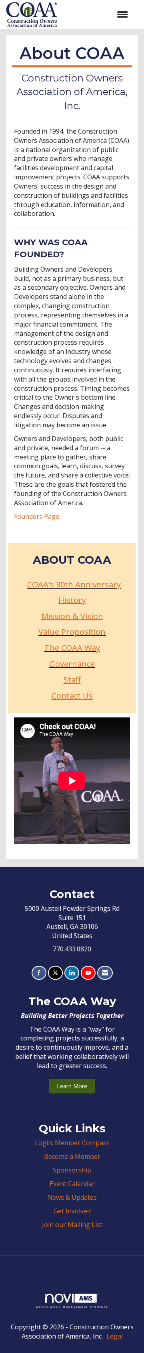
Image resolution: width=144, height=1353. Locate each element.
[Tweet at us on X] (55, 973)
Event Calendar (72, 1183)
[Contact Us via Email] (105, 973)
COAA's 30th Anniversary (74, 584)
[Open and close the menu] (96, 14)
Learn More (72, 1086)
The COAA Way (72, 647)
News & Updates (72, 1197)
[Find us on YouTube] (88, 973)
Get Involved (72, 1211)
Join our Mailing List (72, 1224)
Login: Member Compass (72, 1142)
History (72, 600)
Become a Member (72, 1156)
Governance (72, 663)
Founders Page (36, 516)
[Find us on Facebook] (39, 973)
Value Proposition (72, 631)
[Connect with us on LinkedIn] (71, 973)
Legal (114, 1336)
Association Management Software (72, 1306)
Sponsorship (72, 1170)
